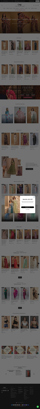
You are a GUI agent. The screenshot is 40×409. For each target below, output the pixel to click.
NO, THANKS (27, 209)
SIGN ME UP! (27, 207)
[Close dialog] (34, 197)
